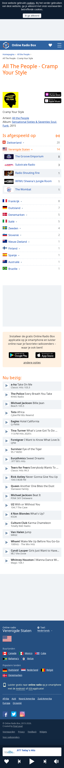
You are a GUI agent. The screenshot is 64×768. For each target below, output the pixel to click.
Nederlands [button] (43, 630)
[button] (32, 761)
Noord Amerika (27, 698)
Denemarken (15, 675)
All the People (20, 118)
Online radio (17, 629)
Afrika (6, 698)
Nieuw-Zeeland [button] (17, 241)
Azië (14, 698)
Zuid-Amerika (45, 698)
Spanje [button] (12, 255)
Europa (6, 703)
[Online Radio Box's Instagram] (22, 714)
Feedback (32, 731)
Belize (30, 658)
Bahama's (13, 658)
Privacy (21, 731)
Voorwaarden (9, 731)
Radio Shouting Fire (27, 173)
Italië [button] (11, 221)
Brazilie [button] (12, 268)
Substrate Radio (25, 165)
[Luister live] (6, 385)
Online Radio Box (24, 45)
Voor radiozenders (11, 737)
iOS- (31, 688)
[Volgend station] (45, 761)
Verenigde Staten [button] (19, 149)
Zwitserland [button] (14, 142)
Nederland (32, 669)
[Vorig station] (19, 761)
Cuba (43, 653)
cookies (31, 2)
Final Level (18, 726)
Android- (20, 688)
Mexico (28, 653)
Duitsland (13, 669)
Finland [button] (12, 248)
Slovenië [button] (13, 235)
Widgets (43, 731)
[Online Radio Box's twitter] (13, 714)
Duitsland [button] (14, 208)
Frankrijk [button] (13, 201)
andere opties (32, 362)
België (49, 669)
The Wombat (23, 189)
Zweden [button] (13, 228)
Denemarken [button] (16, 214)
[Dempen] (57, 761)
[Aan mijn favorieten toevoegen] (7, 761)
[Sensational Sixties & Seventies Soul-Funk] (10, 100)
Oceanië (17, 703)
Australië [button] (13, 262)
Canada (12, 653)
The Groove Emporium (29, 156)
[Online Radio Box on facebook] (5, 714)
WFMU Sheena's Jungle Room (33, 181)
